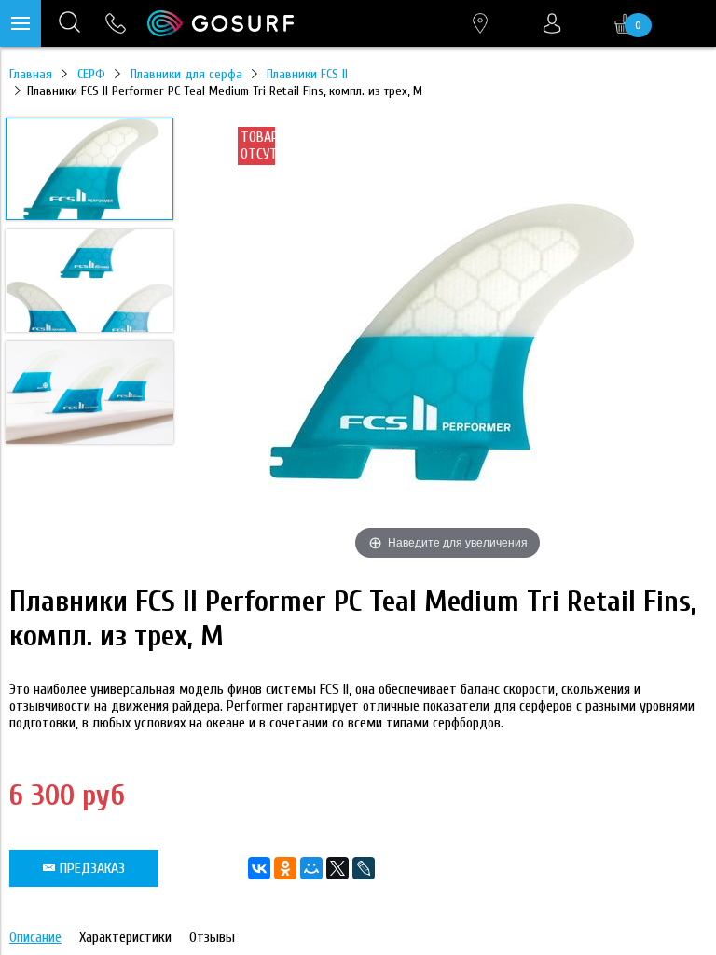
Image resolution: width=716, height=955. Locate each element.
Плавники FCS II (307, 74)
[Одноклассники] (285, 868)
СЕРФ (91, 74)
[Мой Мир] (311, 868)
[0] (624, 23)
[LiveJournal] (363, 868)
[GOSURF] (220, 23)
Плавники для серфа (186, 74)
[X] (337, 868)
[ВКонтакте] (259, 868)
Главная (30, 74)
